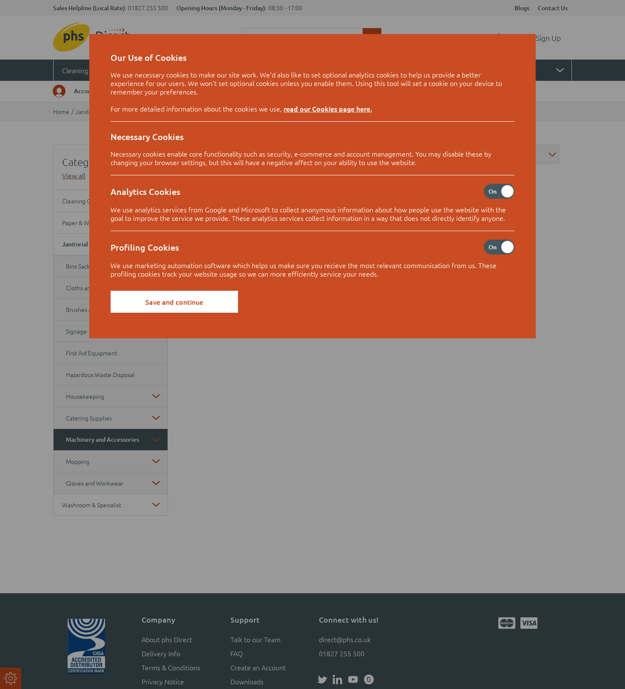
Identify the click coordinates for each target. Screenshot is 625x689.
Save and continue (174, 301)
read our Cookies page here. (328, 108)
